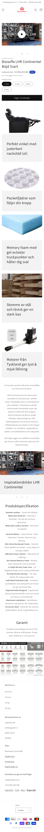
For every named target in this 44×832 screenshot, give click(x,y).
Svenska (21, 810)
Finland (8, 697)
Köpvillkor (9, 790)
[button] (3, 10)
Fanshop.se (9, 761)
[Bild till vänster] (16, 54)
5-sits (6, 89)
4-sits (28, 84)
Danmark (8, 692)
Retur (23, 790)
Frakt (10, 75)
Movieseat (18, 827)
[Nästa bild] (27, 497)
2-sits (6, 84)
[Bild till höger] (27, 54)
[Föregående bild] (16, 497)
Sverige (8, 708)
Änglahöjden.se (11, 766)
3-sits (17, 84)
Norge (7, 703)
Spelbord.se (10, 756)
